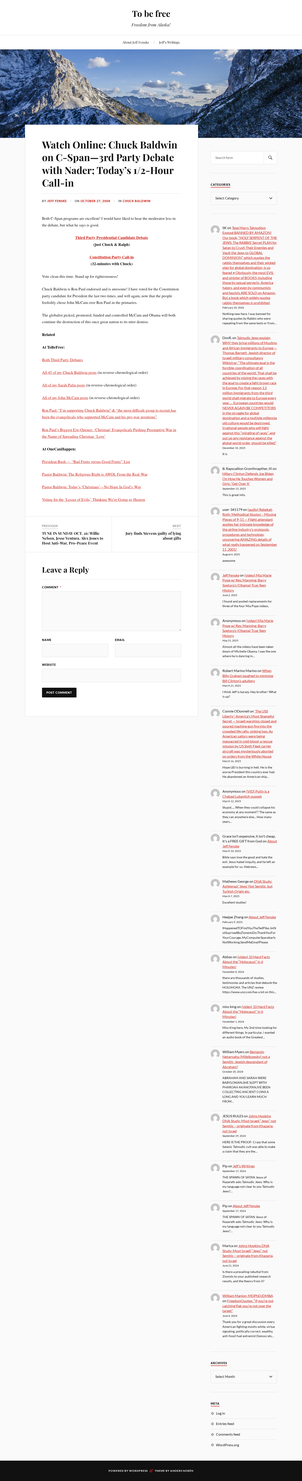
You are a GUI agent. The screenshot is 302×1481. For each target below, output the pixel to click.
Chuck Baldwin (137, 201)
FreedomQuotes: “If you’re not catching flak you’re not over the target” (247, 1306)
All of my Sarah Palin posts (63, 385)
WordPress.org (227, 1445)
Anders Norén (181, 1470)
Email (120, 640)
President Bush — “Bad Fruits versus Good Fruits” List (86, 461)
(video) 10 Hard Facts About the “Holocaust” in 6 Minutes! (246, 962)
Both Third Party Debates (62, 359)
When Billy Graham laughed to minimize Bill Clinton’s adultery (247, 675)
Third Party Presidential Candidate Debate (111, 237)
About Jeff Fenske (135, 42)
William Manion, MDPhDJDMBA (247, 1296)
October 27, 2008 (95, 201)
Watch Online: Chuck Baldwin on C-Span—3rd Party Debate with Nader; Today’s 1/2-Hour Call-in (109, 163)
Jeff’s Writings (169, 42)
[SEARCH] (270, 157)
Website (49, 664)
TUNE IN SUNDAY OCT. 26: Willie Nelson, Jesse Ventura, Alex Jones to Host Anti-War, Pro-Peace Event (72, 538)
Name (47, 640)
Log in (220, 1413)
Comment (51, 587)
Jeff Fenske (57, 201)
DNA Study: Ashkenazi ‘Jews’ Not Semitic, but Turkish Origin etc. (247, 886)
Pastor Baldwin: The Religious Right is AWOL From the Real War (94, 474)
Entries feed (225, 1423)
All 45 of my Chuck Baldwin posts (69, 372)
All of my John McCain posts (65, 397)
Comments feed (228, 1434)
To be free (151, 13)
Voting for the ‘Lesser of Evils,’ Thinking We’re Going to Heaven (93, 499)
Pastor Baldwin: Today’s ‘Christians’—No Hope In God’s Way (91, 486)
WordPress (138, 1470)
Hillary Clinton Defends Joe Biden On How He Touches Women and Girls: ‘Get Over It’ (248, 478)
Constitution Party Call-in (112, 257)
